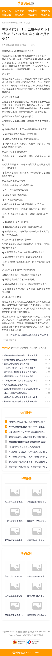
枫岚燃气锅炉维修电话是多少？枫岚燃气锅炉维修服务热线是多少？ (22, 401)
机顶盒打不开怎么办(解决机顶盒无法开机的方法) (28, 451)
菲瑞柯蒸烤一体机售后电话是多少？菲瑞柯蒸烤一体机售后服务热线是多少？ (22, 380)
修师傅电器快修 (16, 22)
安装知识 (6, 14)
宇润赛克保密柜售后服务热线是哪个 (19, 367)
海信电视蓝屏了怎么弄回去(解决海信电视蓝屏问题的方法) (28, 436)
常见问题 (45, 14)
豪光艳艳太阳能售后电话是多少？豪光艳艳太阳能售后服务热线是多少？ (22, 372)
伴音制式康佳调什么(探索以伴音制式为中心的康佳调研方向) (28, 421)
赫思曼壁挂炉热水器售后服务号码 (18, 376)
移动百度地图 (39, 635)
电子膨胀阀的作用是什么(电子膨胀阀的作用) (28, 456)
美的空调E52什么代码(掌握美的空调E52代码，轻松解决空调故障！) (28, 431)
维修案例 (32, 10)
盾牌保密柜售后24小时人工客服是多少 (20, 355)
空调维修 (19, 10)
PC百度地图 (28, 635)
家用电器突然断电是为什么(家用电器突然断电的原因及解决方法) (28, 467)
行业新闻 (32, 14)
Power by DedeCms (16, 635)
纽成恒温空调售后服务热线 (15, 384)
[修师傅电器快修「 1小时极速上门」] (26, 4)
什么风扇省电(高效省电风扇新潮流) (24, 446)
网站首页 (6, 10)
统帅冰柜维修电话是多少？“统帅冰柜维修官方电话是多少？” (22, 388)
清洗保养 (19, 14)
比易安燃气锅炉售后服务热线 (16, 363)
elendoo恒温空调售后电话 (15, 393)
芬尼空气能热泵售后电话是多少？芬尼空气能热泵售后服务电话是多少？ (22, 397)
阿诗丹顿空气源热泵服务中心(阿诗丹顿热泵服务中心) (28, 461)
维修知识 (45, 10)
